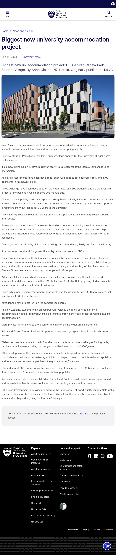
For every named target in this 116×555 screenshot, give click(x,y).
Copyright (86, 530)
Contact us (65, 454)
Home (5, 30)
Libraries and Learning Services (42, 483)
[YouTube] (110, 456)
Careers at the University (43, 515)
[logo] (58, 14)
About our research (40, 469)
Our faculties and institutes (39, 461)
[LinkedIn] (96, 456)
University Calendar (40, 509)
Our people (36, 503)
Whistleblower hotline (70, 494)
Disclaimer (108, 530)
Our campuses (38, 475)
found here (84, 413)
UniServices (37, 522)
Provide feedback (68, 488)
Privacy (97, 530)
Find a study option (40, 497)
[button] (113, 4)
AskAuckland (66, 460)
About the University (41, 454)
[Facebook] (90, 456)
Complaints (65, 481)
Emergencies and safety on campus (71, 467)
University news (31, 56)
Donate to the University (71, 475)
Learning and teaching (42, 490)
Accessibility (73, 530)
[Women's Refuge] (63, 508)
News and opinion (23, 30)
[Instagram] (103, 456)
